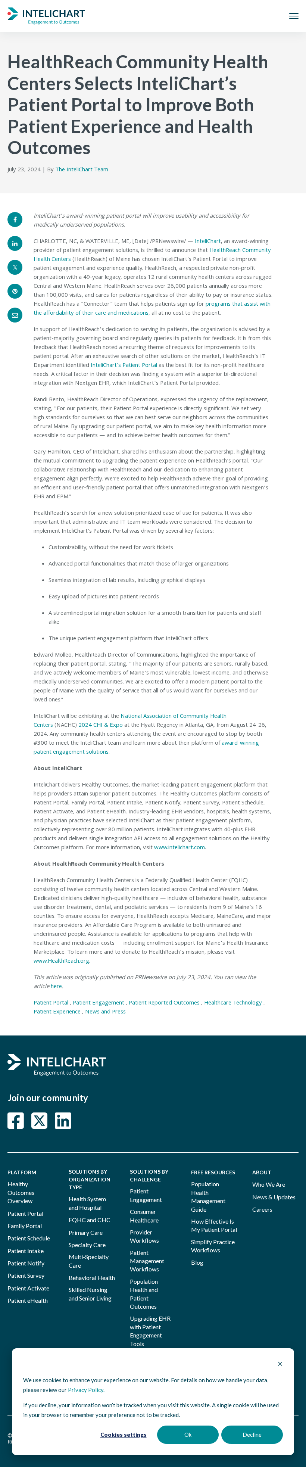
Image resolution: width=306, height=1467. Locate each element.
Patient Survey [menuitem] (25, 1275)
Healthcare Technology (233, 1003)
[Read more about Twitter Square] (39, 1120)
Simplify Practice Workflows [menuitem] (213, 1245)
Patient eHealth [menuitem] (27, 1300)
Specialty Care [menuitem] (87, 1244)
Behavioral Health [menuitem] (92, 1277)
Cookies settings (123, 1434)
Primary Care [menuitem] (86, 1232)
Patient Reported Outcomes (164, 1003)
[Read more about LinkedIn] (63, 1120)
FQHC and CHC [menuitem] (89, 1219)
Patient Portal (51, 1003)
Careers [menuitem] (262, 1209)
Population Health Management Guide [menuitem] (208, 1196)
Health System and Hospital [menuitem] (87, 1203)
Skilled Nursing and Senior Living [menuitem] (90, 1293)
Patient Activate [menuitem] (28, 1288)
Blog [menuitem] (197, 1262)
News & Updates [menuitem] (274, 1196)
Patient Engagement (98, 1003)
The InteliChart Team (81, 170)
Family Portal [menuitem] (24, 1225)
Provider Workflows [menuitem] (144, 1236)
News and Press (105, 1012)
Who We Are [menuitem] (268, 1184)
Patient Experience (57, 1012)
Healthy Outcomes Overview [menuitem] (20, 1192)
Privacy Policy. (86, 1389)
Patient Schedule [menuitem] (28, 1238)
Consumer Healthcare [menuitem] (144, 1215)
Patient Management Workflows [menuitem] (147, 1261)
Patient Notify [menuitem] (25, 1263)
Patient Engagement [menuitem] (146, 1195)
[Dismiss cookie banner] (280, 1364)
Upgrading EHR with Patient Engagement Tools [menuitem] (150, 1331)
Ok (187, 1434)
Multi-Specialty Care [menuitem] (89, 1260)
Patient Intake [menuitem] (25, 1250)
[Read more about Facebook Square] (15, 1120)
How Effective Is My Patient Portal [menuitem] (214, 1225)
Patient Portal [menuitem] (25, 1213)
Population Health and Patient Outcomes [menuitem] (144, 1294)
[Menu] (294, 16)
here (56, 987)
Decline (252, 1434)
